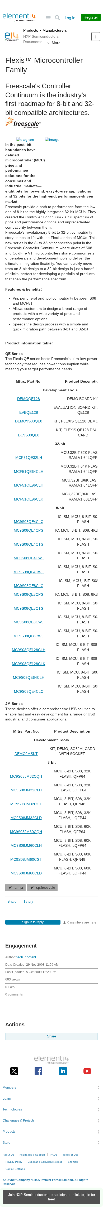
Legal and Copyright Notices (45, 1161)
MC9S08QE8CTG (29, 608)
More (56, 43)
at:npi (19, 887)
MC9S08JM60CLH (26, 845)
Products (30, 30)
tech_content (26, 957)
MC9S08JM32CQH (26, 776)
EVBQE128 (28, 412)
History (27, 901)
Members (9, 1087)
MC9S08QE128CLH (28, 650)
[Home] (19, 17)
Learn (7, 1098)
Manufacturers (55, 30)
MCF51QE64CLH (28, 471)
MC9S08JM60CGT (26, 859)
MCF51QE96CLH (28, 485)
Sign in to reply (33, 922)
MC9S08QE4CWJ (29, 558)
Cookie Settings (15, 1168)
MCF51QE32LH (28, 457)
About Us (8, 1154)
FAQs (53, 1154)
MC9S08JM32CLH (26, 790)
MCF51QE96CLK (28, 499)
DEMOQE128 (28, 399)
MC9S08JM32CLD (26, 818)
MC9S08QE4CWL (28, 572)
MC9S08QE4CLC (28, 522)
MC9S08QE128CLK (28, 664)
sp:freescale (45, 887)
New (95, 36)
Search (57, 17)
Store (6, 1142)
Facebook (38, 1071)
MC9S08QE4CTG (29, 544)
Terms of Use (70, 1154)
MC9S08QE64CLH (28, 677)
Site (48, 17)
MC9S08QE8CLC (28, 586)
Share (11, 901)
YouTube (87, 1071)
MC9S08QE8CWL (28, 636)
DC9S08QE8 (28, 435)
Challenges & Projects (19, 1120)
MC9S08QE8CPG (29, 594)
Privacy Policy (14, 1161)
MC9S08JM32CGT (26, 804)
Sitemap (73, 1161)
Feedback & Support (32, 1154)
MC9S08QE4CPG (29, 530)
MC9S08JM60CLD (26, 873)
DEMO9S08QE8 (28, 421)
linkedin (63, 1071)
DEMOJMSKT (26, 754)
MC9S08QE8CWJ (29, 622)
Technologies (12, 1109)
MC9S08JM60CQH (26, 832)
